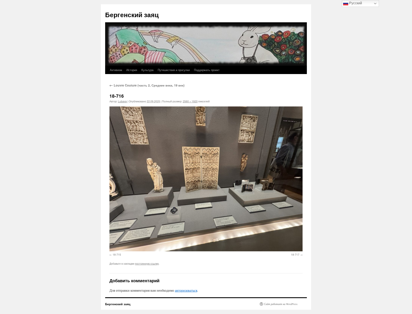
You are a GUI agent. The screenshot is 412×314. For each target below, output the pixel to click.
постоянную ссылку (147, 263)
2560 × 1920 (190, 101)
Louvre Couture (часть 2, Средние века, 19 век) (147, 85)
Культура (147, 70)
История (131, 70)
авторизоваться (186, 290)
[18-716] (206, 178)
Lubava (122, 101)
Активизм (116, 70)
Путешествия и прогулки (174, 70)
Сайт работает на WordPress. (281, 304)
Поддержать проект (207, 70)
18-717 (295, 254)
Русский (355, 3)
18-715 (117, 254)
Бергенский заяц (132, 14)
